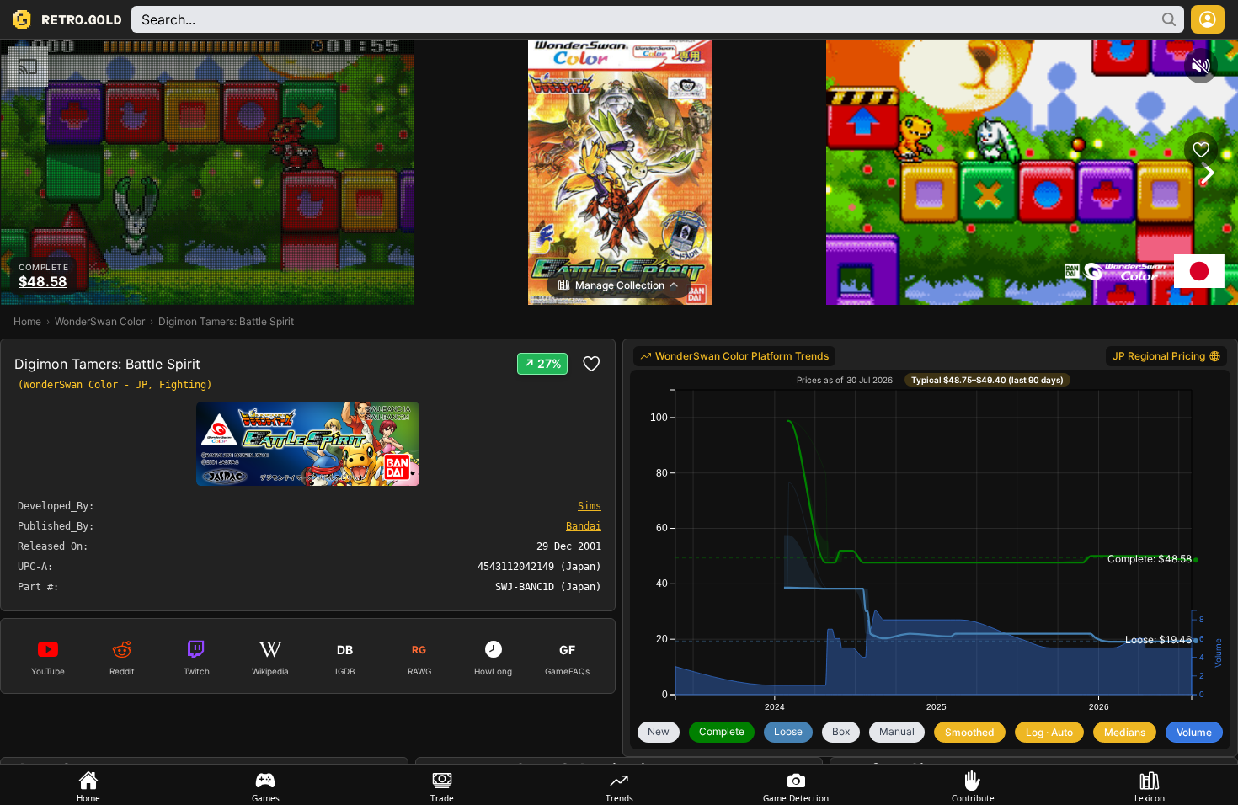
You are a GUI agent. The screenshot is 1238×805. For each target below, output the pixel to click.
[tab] (88, 785)
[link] (734, 356)
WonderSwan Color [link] (100, 321)
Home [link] (27, 321)
